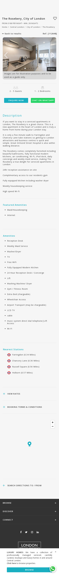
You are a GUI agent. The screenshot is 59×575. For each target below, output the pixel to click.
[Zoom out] (53, 426)
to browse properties (21, 563)
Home (4, 27)
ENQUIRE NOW (16, 100)
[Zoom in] (53, 422)
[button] (53, 55)
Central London (17, 27)
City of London (33, 27)
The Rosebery (49, 27)
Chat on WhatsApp (43, 100)
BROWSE (29, 569)
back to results (12, 33)
